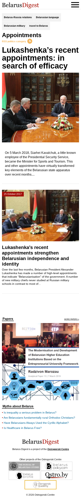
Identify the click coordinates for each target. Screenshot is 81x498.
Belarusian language (47, 17)
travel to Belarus (38, 25)
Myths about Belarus (18, 406)
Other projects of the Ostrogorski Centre (40, 459)
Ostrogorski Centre (58, 449)
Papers (8, 318)
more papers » (71, 319)
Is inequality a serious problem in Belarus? (30, 412)
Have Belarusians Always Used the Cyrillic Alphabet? (36, 422)
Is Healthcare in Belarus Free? (23, 427)
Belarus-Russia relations (18, 17)
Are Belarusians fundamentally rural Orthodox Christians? (39, 417)
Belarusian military (14, 25)
